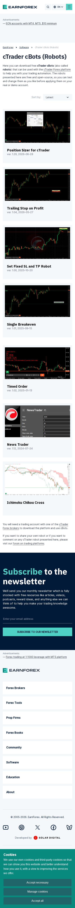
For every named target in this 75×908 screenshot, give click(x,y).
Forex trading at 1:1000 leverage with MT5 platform (36, 656)
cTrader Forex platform (57, 69)
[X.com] (37, 827)
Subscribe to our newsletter (37, 631)
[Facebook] (53, 827)
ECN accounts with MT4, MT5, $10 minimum (31, 23)
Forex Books (14, 732)
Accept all (37, 900)
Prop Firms (13, 717)
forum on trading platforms (28, 543)
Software (12, 762)
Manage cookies (37, 891)
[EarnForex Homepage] (20, 7)
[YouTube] (6, 827)
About (10, 792)
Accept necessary (37, 882)
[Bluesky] (69, 827)
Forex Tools (14, 702)
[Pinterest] (21, 827)
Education (13, 777)
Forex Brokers (15, 688)
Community (14, 747)
